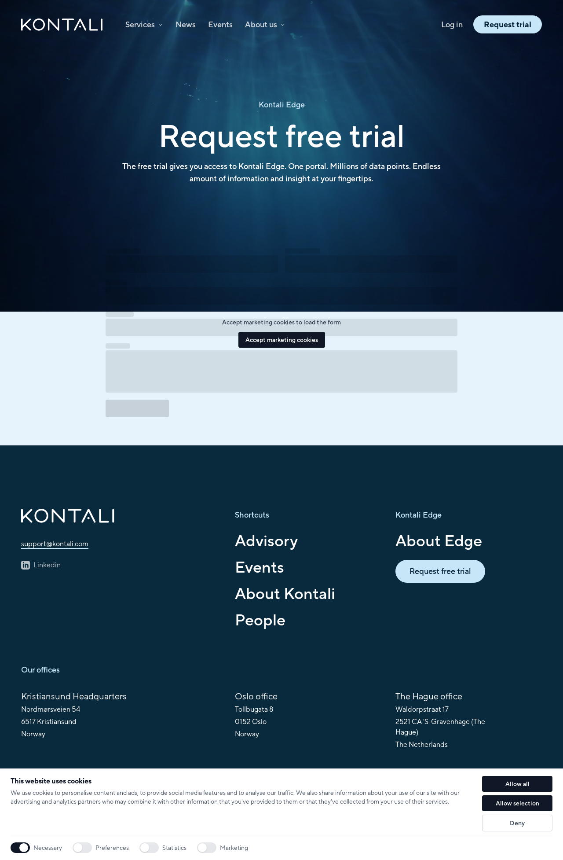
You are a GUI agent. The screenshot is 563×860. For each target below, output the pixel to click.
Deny (517, 823)
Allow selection (517, 803)
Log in (452, 24)
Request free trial (440, 571)
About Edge (438, 540)
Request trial (507, 24)
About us (261, 24)
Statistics (174, 847)
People (260, 619)
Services (140, 24)
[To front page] (121, 516)
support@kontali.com (54, 544)
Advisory (266, 540)
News (185, 24)
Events (220, 24)
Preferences (112, 847)
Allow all (517, 783)
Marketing (234, 847)
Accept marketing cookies (281, 339)
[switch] (82, 847)
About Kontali (285, 593)
